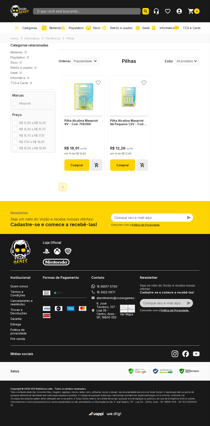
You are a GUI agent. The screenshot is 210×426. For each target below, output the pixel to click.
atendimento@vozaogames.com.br (120, 298)
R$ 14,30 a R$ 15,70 (32, 129)
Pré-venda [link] (17, 339)
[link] (73, 27)
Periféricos (53, 38)
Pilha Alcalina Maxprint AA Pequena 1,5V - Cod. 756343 (127, 122)
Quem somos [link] (19, 286)
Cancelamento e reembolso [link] (21, 302)
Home (14, 38)
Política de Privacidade (146, 224)
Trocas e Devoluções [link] (18, 311)
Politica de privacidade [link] (18, 331)
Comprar (77, 165)
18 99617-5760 (107, 286)
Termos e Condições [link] (17, 293)
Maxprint (25, 103)
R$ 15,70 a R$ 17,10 (31, 135)
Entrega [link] (15, 324)
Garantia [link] (16, 318)
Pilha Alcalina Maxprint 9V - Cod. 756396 (81, 122)
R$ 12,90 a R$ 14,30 (32, 123)
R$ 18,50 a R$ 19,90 (32, 148)
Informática (32, 38)
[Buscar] (145, 11)
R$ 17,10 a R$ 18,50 (32, 142)
